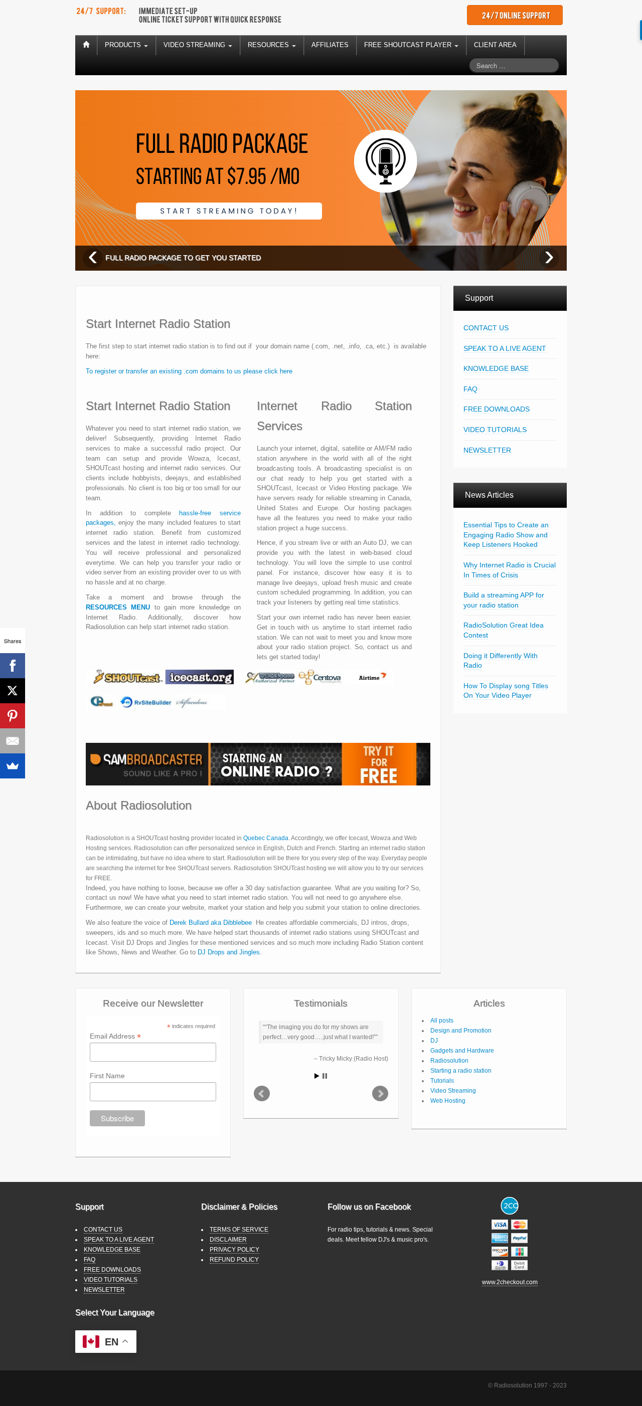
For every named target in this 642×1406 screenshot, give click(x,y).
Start (316, 1076)
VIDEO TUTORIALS (495, 430)
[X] (12, 690)
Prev (262, 1094)
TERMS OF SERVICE (239, 1229)
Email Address (115, 1036)
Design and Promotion (461, 1030)
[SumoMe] (12, 765)
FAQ (470, 389)
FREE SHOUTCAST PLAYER (408, 45)
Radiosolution (449, 1060)
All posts (441, 1020)
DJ (434, 1040)
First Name (107, 1076)
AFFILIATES (330, 45)
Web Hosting (447, 1100)
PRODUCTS (124, 45)
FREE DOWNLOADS (496, 409)
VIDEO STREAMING (195, 45)
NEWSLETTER (487, 450)
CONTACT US (486, 328)
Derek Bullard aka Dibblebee (211, 922)
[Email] (12, 740)
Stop (325, 1076)
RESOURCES (269, 45)
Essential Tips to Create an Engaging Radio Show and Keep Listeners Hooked (506, 534)
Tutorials (442, 1080)
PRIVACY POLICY (234, 1249)
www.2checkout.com (510, 1282)
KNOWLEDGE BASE (496, 368)
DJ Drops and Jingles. (230, 952)
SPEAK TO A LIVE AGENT (504, 348)
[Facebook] (12, 665)
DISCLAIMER (228, 1239)
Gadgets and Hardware (462, 1050)
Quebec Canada (265, 838)
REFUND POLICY (234, 1259)
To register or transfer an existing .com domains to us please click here (189, 371)
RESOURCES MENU (118, 607)
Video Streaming (453, 1090)
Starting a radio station (461, 1070)
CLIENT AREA (495, 45)
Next (380, 1094)
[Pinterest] (12, 715)
